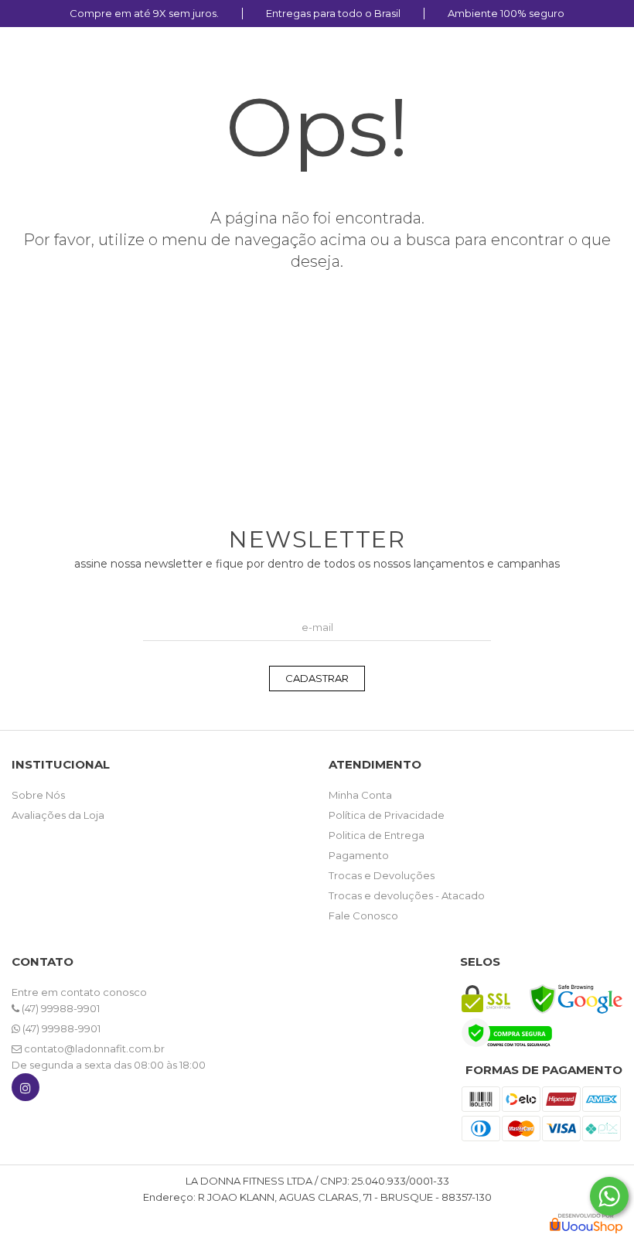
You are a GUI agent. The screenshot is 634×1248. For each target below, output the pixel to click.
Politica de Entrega (376, 835)
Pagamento (359, 855)
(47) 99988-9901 (59, 1008)
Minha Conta (360, 795)
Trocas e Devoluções (382, 875)
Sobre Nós (38, 795)
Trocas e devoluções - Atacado (407, 895)
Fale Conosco (363, 915)
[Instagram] (25, 1090)
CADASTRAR (317, 678)
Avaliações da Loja (58, 815)
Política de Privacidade (387, 815)
